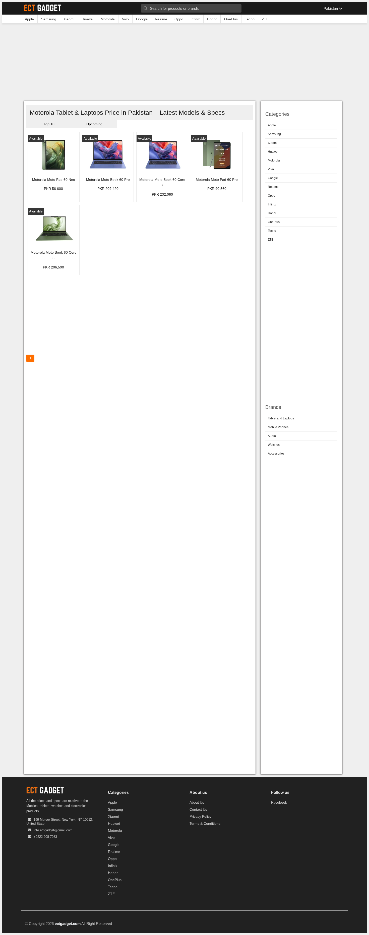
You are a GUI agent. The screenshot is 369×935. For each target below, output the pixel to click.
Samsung (274, 134)
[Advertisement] (184, 63)
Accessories (276, 453)
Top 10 (49, 124)
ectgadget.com (68, 923)
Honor (272, 213)
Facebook (279, 802)
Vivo (271, 169)
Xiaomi (272, 143)
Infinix (272, 204)
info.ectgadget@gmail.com (53, 830)
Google (273, 178)
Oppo (271, 195)
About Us (197, 802)
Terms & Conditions (205, 823)
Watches (274, 445)
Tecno (272, 231)
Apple (272, 125)
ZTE (270, 239)
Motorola (274, 160)
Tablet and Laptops (281, 418)
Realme (273, 187)
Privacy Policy (200, 816)
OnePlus (274, 222)
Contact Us (198, 809)
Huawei (273, 151)
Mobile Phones (278, 427)
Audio (272, 436)
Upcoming (94, 124)
